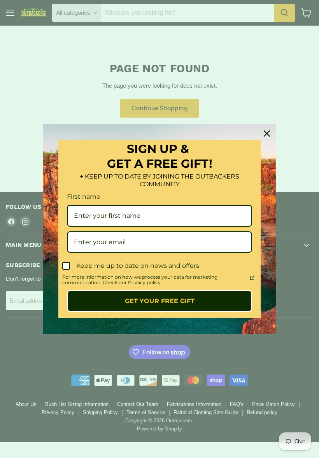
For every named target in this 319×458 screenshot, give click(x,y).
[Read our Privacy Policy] (252, 278)
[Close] (267, 133)
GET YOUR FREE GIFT (160, 301)
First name (83, 196)
